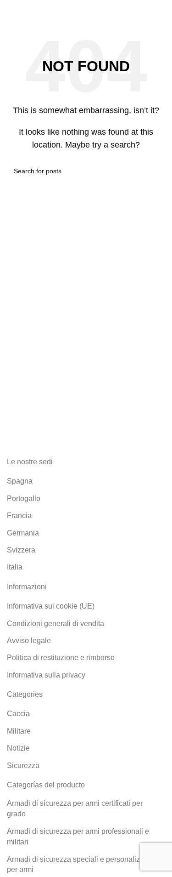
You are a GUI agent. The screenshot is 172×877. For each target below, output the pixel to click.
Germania (23, 533)
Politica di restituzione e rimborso (61, 657)
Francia (19, 515)
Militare (19, 731)
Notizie (18, 748)
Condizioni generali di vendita (55, 623)
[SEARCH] (154, 171)
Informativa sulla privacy (46, 675)
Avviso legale (29, 640)
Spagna (20, 481)
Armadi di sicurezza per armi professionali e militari (78, 836)
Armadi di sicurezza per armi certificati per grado (75, 808)
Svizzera (21, 550)
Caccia (18, 714)
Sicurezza (23, 765)
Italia (14, 567)
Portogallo (23, 498)
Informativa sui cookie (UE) (50, 606)
